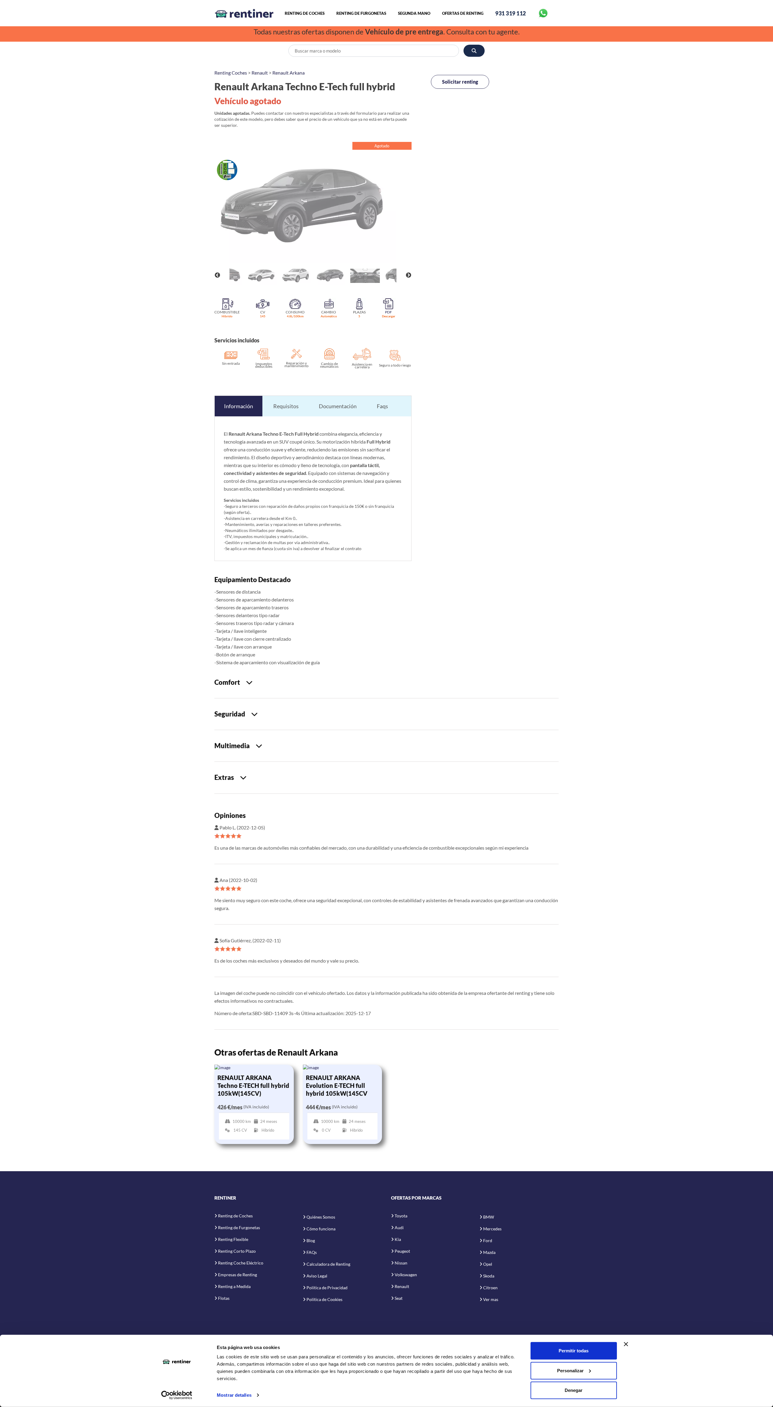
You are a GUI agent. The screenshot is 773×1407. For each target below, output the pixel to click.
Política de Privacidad (327, 1287)
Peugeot (402, 1251)
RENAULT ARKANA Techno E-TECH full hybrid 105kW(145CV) (253, 1085)
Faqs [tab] (382, 406)
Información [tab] (238, 406)
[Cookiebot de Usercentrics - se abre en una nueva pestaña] (176, 1395)
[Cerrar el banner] (626, 1344)
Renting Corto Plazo (237, 1251)
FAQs (311, 1252)
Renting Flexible (233, 1239)
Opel (487, 1264)
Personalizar (570, 1370)
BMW (488, 1217)
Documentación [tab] (338, 406)
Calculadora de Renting (328, 1264)
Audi (399, 1227)
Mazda (489, 1252)
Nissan (401, 1262)
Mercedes (492, 1228)
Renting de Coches (305, 13)
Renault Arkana (288, 72)
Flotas (223, 1298)
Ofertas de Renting (462, 13)
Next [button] (409, 275)
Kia (398, 1239)
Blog (310, 1240)
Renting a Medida (234, 1286)
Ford (487, 1240)
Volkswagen (406, 1274)
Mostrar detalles (234, 1395)
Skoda (488, 1275)
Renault (260, 72)
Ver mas (490, 1299)
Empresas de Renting (237, 1274)
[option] (313, 205)
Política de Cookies (324, 1299)
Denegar (573, 1390)
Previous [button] (217, 275)
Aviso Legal (316, 1275)
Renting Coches (230, 72)
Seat (399, 1298)
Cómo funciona (320, 1228)
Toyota (401, 1215)
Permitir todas (574, 1350)
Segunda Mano (414, 13)
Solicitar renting (460, 82)
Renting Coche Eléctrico (240, 1262)
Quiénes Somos (320, 1217)
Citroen (490, 1287)
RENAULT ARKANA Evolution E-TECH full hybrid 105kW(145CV (336, 1085)
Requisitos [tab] (286, 406)
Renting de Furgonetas (361, 13)
